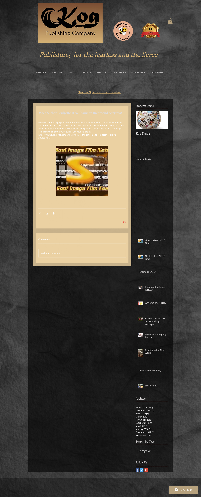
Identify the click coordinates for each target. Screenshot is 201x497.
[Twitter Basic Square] (141, 470)
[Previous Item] (140, 119)
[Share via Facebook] (39, 213)
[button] (170, 21)
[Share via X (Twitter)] (47, 213)
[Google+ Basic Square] (146, 470)
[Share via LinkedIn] (54, 213)
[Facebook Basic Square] (137, 470)
